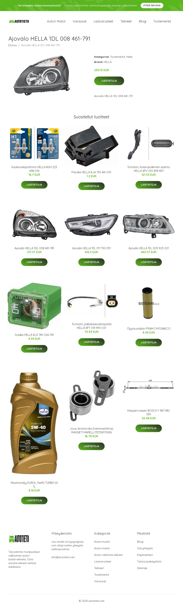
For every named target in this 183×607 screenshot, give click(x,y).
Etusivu (12, 45)
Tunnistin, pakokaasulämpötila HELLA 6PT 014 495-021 (91, 326)
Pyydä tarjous (152, 5)
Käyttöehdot (145, 555)
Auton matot (56, 21)
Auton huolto (102, 541)
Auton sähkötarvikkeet (108, 555)
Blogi (142, 21)
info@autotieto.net (63, 557)
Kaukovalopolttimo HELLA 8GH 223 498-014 (34, 169)
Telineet (126, 21)
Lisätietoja (109, 80)
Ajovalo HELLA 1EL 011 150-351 (91, 248)
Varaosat (79, 21)
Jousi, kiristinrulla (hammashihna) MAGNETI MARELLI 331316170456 (91, 430)
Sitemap (142, 568)
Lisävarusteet (103, 21)
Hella (129, 56)
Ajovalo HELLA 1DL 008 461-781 (34, 248)
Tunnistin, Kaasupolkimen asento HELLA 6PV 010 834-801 (148, 169)
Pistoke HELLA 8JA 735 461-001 (91, 172)
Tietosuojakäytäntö (149, 561)
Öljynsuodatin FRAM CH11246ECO (148, 328)
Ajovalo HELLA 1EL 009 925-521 (148, 248)
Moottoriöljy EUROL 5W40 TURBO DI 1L (34, 484)
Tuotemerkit (162, 21)
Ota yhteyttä (145, 548)
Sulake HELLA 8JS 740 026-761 (34, 335)
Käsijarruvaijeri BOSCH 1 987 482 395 (148, 412)
